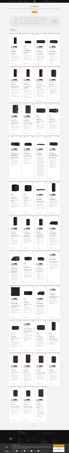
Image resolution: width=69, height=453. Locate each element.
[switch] (24, 451)
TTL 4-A (38, 84)
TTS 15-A (26, 198)
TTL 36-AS (26, 267)
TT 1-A (25, 404)
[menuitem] (19, 1)
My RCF (51, 1)
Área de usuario (43, 440)
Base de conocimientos (44, 442)
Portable (19, 440)
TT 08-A (38, 404)
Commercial (19, 443)
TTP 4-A (13, 84)
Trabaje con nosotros (55, 442)
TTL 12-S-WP (27, 329)
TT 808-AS (26, 50)
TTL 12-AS (39, 337)
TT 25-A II (14, 121)
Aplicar (54, 20)
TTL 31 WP (52, 259)
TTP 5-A (25, 371)
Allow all (58, 445)
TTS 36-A (52, 120)
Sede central (54, 440)
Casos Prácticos (35, 440)
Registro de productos (43, 441)
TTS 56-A (39, 120)
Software (27, 441)
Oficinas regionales (55, 441)
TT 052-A (13, 233)
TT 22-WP (52, 294)
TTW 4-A (26, 84)
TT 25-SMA (39, 303)
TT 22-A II (26, 121)
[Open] (18, 17)
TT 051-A (39, 233)
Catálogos (27, 440)
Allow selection (59, 448)
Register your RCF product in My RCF (48, 433)
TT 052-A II (52, 199)
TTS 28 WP (14, 303)
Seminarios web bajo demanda (45, 443)
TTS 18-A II (14, 198)
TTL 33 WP (26, 154)
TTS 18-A (13, 337)
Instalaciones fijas (20, 442)
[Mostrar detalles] (15, 40)
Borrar (54, 22)
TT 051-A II (26, 233)
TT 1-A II (51, 84)
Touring (19, 441)
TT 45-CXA (14, 268)
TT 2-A (13, 404)
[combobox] (15, 17)
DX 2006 (39, 199)
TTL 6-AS (52, 337)
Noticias (54, 443)
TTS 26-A (26, 302)
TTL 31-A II (39, 268)
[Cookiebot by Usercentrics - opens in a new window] (6, 451)
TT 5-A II (13, 371)
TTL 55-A (39, 51)
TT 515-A (13, 51)
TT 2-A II (51, 371)
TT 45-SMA (52, 233)
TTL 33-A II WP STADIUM (53, 154)
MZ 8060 (39, 154)
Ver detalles (13, 100)
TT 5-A (38, 371)
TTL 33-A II (52, 51)
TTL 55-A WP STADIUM (15, 154)
